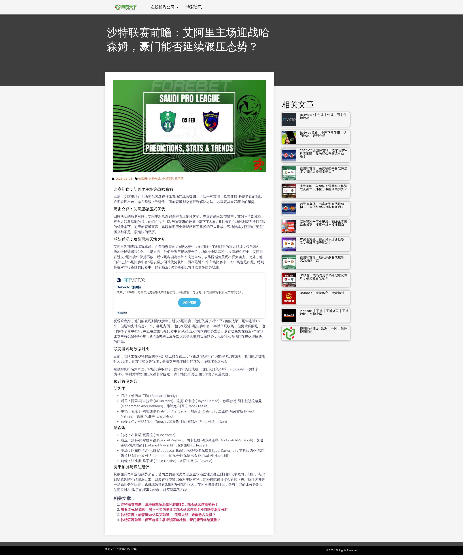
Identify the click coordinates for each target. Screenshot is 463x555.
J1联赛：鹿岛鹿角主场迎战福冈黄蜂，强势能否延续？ (324, 276)
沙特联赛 (167, 178)
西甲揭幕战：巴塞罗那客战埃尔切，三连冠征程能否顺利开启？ (322, 205)
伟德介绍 (122, 312)
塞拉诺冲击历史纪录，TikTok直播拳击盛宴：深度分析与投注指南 (323, 223)
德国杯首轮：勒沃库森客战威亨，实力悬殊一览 (323, 258)
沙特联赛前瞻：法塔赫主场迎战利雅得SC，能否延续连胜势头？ (169, 504)
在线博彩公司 (163, 7)
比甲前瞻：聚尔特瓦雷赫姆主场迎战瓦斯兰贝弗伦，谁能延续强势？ (323, 187)
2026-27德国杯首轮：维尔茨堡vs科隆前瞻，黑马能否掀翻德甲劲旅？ (324, 153)
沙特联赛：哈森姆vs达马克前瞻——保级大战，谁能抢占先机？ (168, 515)
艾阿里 (179, 178)
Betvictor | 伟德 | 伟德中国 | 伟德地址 (323, 116)
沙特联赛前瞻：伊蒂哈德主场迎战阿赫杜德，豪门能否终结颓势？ (170, 520)
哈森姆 (142, 178)
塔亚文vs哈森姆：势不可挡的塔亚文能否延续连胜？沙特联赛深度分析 (174, 509)
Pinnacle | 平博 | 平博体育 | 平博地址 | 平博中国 (324, 312)
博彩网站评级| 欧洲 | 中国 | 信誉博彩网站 (323, 330)
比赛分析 (154, 178)
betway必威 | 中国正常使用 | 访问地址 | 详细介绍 (323, 134)
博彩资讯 (194, 7)
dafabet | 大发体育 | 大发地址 (322, 293)
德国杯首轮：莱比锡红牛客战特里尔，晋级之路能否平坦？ (323, 169)
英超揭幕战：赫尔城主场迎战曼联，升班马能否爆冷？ (322, 241)
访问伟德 (189, 302)
